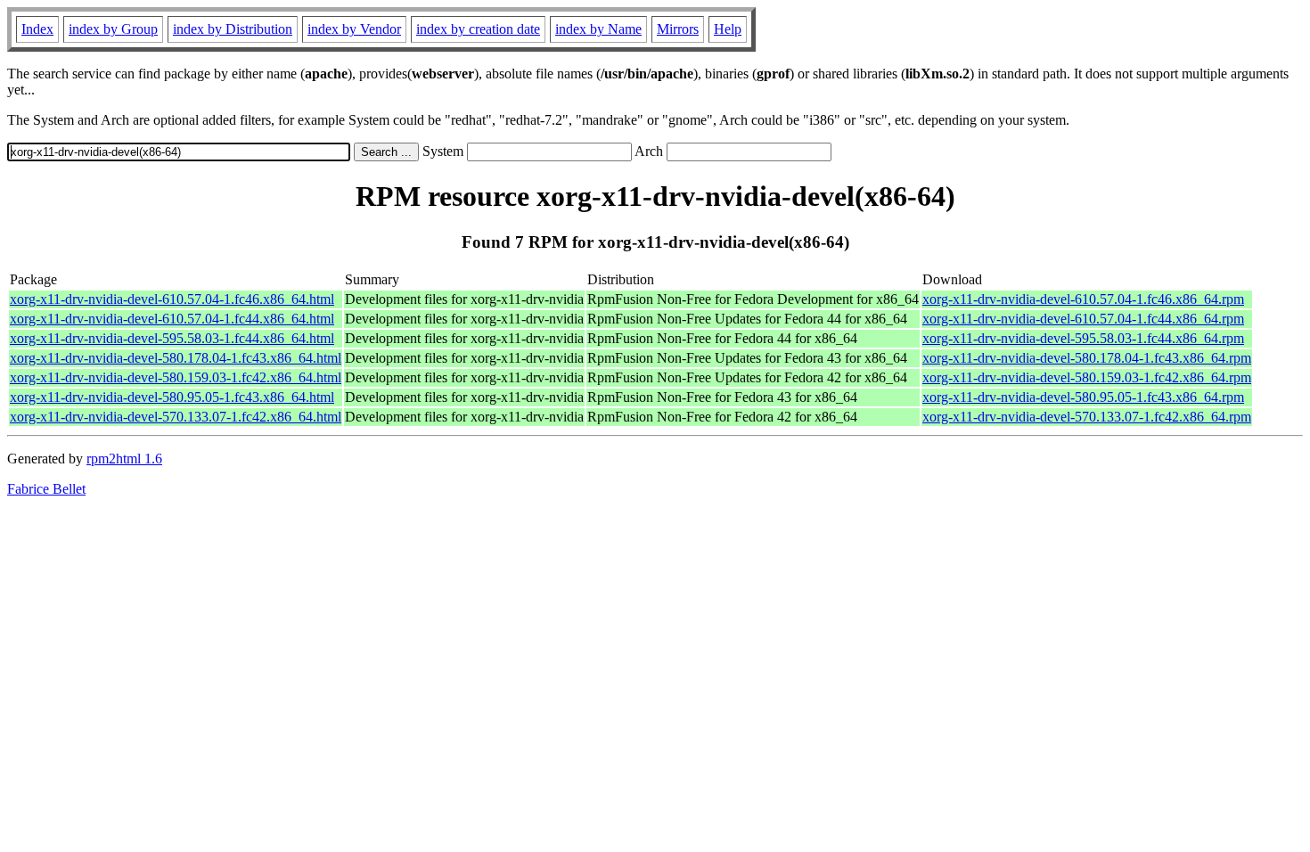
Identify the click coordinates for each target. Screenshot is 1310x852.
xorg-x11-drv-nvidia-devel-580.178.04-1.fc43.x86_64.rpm (1086, 357)
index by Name (598, 29)
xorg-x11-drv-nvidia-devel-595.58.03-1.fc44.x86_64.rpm (1083, 338)
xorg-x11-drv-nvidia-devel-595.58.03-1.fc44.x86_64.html (172, 338)
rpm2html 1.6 (124, 458)
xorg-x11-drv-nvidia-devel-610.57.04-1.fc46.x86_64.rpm (1083, 299)
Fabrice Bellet (46, 488)
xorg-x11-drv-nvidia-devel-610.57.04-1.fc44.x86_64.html (172, 318)
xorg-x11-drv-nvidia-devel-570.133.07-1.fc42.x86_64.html (175, 416)
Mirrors (678, 29)
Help (727, 29)
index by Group (113, 29)
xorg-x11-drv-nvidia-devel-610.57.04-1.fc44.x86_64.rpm (1083, 318)
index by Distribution (232, 29)
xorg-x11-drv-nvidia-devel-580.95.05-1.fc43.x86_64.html (172, 397)
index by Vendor (354, 29)
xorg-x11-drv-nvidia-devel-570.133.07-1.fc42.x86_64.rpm (1086, 416)
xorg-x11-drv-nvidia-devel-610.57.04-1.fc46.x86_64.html (172, 299)
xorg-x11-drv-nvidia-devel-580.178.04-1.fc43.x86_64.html (175, 357)
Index (37, 29)
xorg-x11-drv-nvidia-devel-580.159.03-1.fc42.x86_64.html (175, 377)
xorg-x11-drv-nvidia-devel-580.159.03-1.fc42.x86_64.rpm (1086, 377)
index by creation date (478, 29)
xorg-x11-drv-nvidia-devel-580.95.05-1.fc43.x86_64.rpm (1083, 397)
